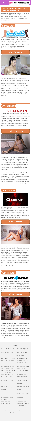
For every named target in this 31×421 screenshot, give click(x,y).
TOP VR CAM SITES (22, 358)
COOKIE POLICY (7, 411)
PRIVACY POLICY (15, 412)
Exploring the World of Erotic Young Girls (22, 376)
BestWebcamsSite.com (17, 418)
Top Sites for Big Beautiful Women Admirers (22, 382)
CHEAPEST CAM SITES (7, 348)
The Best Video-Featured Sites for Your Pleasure (23, 403)
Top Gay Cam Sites (22, 370)
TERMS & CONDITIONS (20, 411)
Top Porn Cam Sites (7, 392)
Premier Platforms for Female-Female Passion (23, 387)
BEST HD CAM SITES (7, 352)
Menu (4, 2)
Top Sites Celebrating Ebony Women (7, 387)
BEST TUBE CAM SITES (7, 360)
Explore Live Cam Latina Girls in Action (22, 362)
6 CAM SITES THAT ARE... (8, 358)
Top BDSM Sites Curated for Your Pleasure (7, 397)
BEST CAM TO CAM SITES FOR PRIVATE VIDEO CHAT (22, 354)
